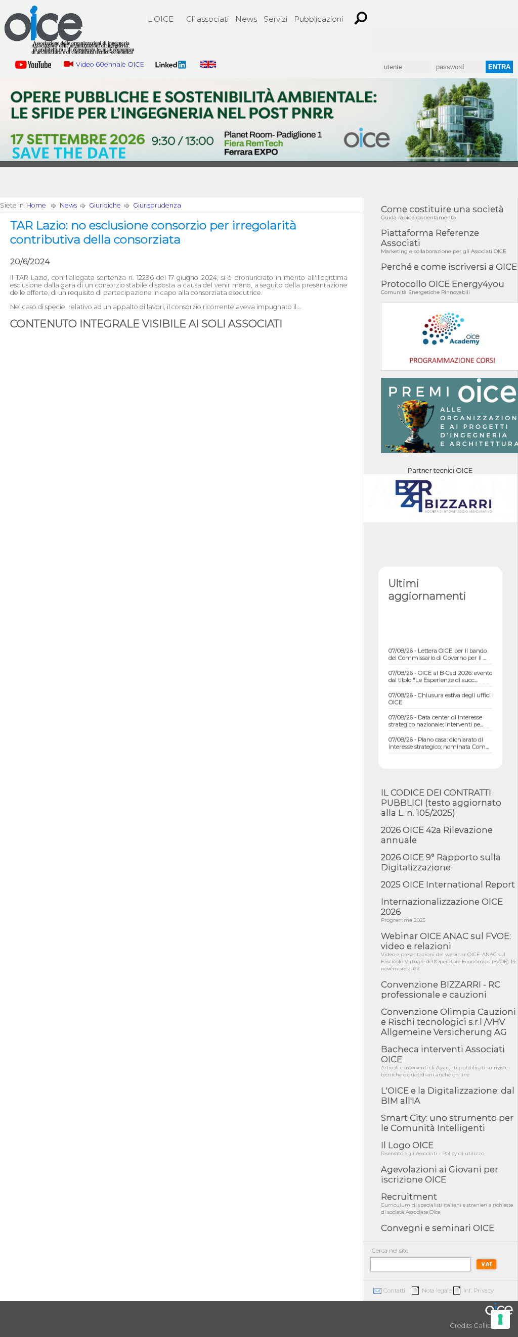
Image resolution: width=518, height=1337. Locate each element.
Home (36, 205)
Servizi (275, 19)
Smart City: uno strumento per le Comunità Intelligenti (447, 1123)
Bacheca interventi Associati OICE (444, 1061)
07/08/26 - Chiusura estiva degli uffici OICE (439, 690)
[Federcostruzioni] (500, 40)
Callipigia (488, 1325)
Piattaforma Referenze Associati (443, 241)
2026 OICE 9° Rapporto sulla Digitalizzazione (441, 862)
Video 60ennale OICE (110, 64)
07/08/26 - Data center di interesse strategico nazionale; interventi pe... (435, 713)
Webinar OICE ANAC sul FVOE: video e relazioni (448, 951)
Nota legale (437, 1290)
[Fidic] (427, 40)
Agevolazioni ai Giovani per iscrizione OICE (439, 1174)
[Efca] (463, 40)
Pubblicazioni (318, 19)
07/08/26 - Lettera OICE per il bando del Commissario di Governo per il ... (437, 646)
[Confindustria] (390, 40)
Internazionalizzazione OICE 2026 (442, 910)
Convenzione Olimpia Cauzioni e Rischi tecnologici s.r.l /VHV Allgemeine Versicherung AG (448, 1022)
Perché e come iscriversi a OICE (449, 267)
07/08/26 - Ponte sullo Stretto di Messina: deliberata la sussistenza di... (438, 757)
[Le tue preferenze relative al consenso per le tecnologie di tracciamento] (500, 1319)
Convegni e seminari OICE (437, 1228)
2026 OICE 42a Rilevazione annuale (437, 835)
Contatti (394, 1290)
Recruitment (447, 1203)
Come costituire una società (442, 212)
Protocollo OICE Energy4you (442, 287)
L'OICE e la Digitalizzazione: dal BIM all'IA (447, 1095)
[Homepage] (69, 31)
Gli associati (207, 19)
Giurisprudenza (157, 205)
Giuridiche (105, 205)
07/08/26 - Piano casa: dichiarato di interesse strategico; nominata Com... (438, 735)
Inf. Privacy (478, 1290)
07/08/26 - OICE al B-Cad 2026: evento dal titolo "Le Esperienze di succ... (440, 668)
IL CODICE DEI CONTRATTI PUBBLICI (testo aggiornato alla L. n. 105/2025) (441, 802)
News (246, 19)
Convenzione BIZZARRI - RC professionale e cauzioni (440, 989)
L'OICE (161, 19)
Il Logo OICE (432, 1148)
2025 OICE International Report (448, 884)
